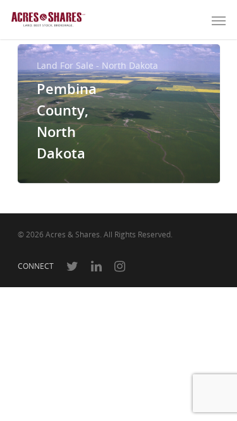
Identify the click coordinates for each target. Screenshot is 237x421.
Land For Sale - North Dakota (97, 65)
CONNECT (36, 266)
